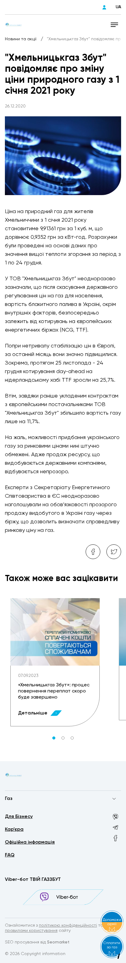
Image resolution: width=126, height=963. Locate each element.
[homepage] (13, 24)
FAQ (9, 855)
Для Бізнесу (19, 816)
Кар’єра (14, 829)
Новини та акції (21, 39)
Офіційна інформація (30, 842)
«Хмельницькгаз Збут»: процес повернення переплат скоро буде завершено (54, 691)
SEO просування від (37, 942)
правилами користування (31, 930)
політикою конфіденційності (68, 925)
